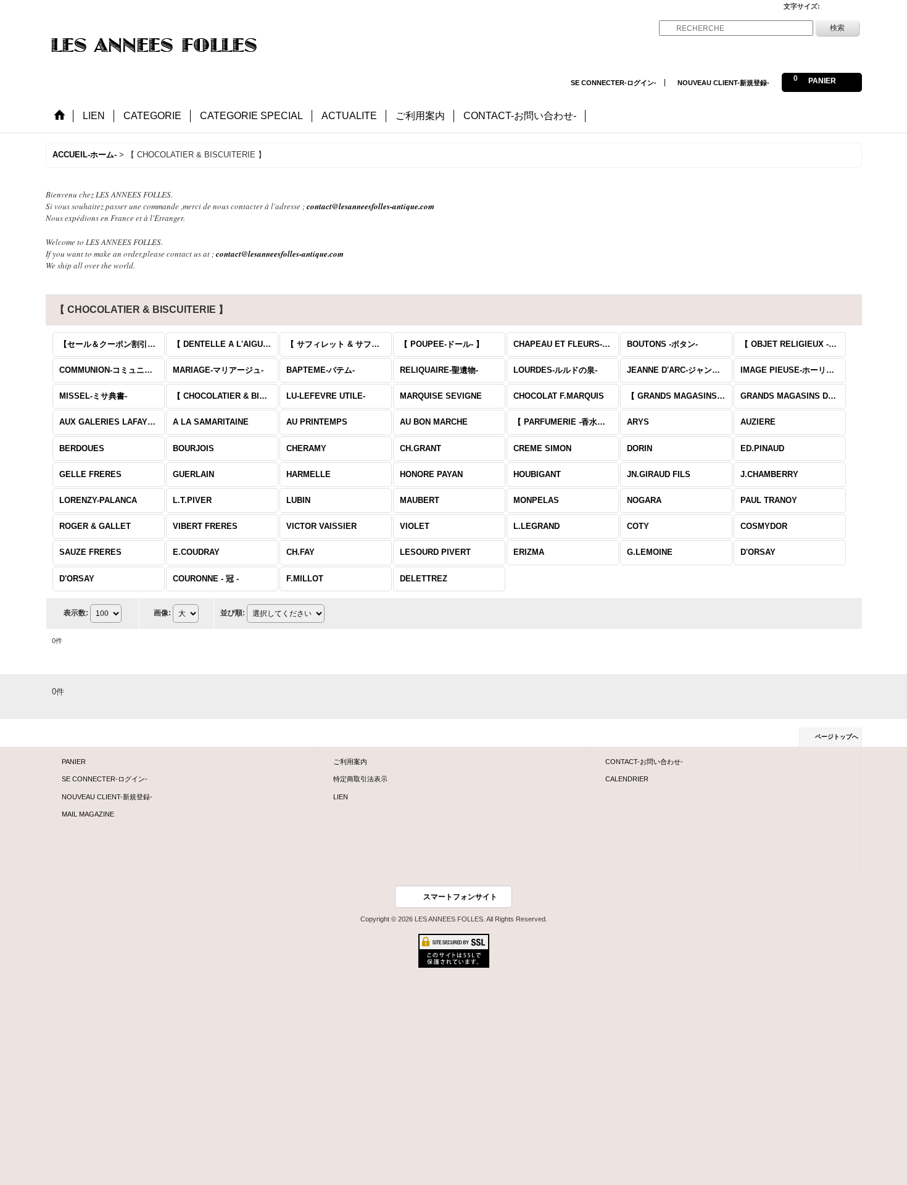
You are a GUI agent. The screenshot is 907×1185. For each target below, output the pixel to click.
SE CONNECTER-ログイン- (613, 82)
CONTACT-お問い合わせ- (644, 761)
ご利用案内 (350, 761)
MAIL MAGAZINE (88, 814)
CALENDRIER (626, 779)
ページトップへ (836, 736)
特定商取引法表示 (360, 779)
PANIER (74, 761)
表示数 (76, 613)
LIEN (340, 796)
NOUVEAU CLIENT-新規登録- (723, 82)
